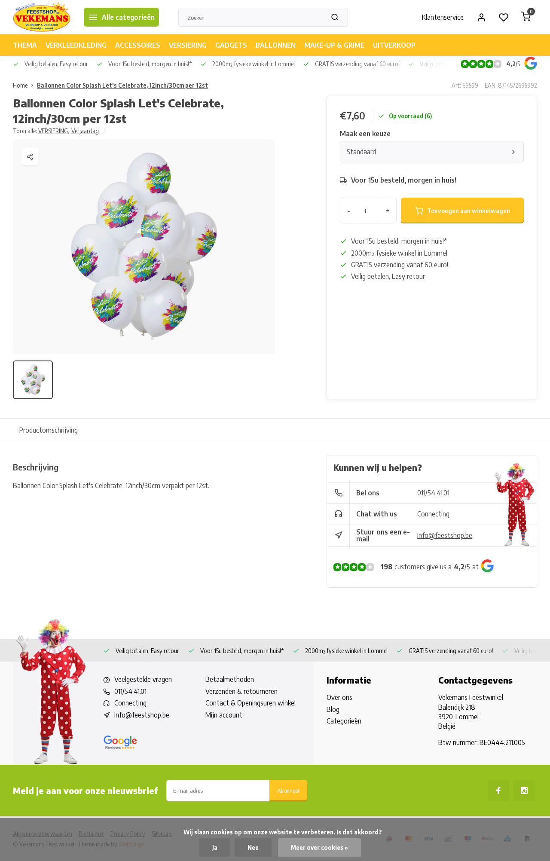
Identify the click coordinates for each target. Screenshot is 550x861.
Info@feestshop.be (444, 535)
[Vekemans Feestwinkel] (42, 17)
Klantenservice (443, 17)
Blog (333, 709)
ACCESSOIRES (137, 45)
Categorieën (344, 721)
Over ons (339, 697)
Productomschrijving (48, 430)
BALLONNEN (276, 45)
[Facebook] (498, 790)
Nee (253, 847)
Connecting (433, 514)
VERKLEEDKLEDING (76, 45)
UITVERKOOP (394, 45)
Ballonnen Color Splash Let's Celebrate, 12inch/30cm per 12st (122, 85)
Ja (214, 847)
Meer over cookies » (319, 847)
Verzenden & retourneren (241, 691)
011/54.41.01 (433, 493)
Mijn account (223, 715)
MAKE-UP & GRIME (334, 45)
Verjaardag (85, 130)
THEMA (25, 45)
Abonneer (288, 790)
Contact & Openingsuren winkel (250, 703)
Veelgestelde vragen (143, 679)
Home (20, 85)
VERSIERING (188, 45)
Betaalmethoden (229, 679)
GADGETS (231, 45)
